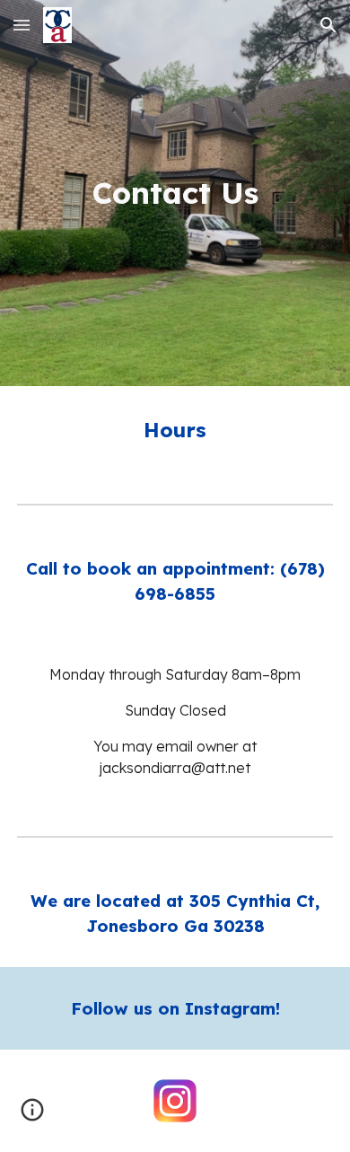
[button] (21, 24)
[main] (175, 193)
